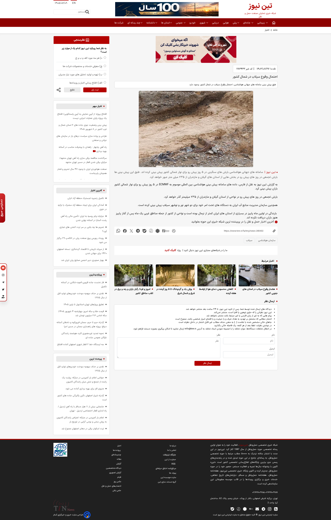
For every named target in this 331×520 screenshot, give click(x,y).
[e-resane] (60, 450)
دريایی (215, 23)
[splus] (238, 509)
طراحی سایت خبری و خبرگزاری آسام (68, 514)
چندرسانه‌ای (116, 454)
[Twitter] (3, 290)
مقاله (119, 459)
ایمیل (272, 349)
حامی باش (117, 490)
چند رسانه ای (133, 23)
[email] (257, 509)
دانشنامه (150, 23)
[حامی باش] (3, 297)
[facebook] (125, 231)
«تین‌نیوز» (243, 445)
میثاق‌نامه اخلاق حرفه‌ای (166, 468)
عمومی (179, 23)
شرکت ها (119, 23)
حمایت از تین (170, 459)
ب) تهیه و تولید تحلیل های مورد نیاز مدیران (80, 74)
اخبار (267, 30)
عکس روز (117, 481)
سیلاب (249, 240)
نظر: (218, 335)
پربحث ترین (95, 359)
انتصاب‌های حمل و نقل (111, 486)
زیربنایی (261, 23)
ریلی (235, 23)
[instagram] (269, 509)
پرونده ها (117, 450)
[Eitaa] (251, 509)
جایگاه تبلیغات (169, 455)
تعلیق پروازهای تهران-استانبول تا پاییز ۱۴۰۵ (84, 304)
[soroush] (151, 231)
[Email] (3, 268)
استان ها (165, 23)
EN (74, 3)
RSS (174, 464)
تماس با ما (171, 450)
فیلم (119, 477)
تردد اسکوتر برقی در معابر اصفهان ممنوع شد (83, 428)
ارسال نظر (207, 363)
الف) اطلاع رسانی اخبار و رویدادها (85, 83)
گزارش (118, 463)
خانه (275, 30)
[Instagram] (3, 275)
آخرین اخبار (96, 190)
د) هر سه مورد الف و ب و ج (88, 58)
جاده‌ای (247, 23)
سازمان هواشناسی (266, 240)
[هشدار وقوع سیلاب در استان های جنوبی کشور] (258, 275)
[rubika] (157, 231)
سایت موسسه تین (168, 477)
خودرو (192, 23)
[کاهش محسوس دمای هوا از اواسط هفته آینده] (216, 275)
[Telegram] (3, 283)
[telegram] (138, 231)
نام (273, 335)
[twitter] (131, 231)
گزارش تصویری (115, 472)
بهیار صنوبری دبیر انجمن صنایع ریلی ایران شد (82, 260)
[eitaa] (165, 231)
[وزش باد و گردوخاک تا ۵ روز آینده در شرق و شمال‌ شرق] (175, 275)
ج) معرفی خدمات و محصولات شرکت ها (82, 66)
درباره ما (173, 445)
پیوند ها (172, 473)
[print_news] (174, 231)
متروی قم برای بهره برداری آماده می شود (85, 388)
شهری (203, 23)
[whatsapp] (118, 231)
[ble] (144, 231)
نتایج (72, 90)
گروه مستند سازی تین (167, 481)
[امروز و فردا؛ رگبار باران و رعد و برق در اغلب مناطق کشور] (133, 275)
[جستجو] (87, 12)
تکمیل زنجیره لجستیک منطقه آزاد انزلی (85, 198)
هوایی (226, 23)
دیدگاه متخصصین (113, 468)
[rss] (276, 509)
